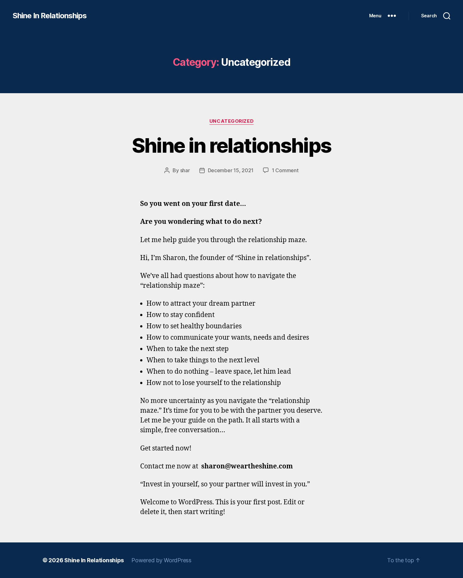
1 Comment (285, 170)
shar (185, 170)
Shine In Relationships (50, 16)
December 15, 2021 (231, 170)
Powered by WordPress (161, 560)
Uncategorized (231, 121)
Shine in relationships (231, 145)
